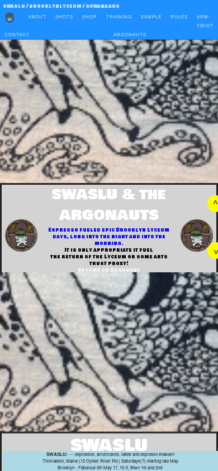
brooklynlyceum (56, 6)
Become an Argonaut (109, 270)
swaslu (14, 6)
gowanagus (103, 6)
